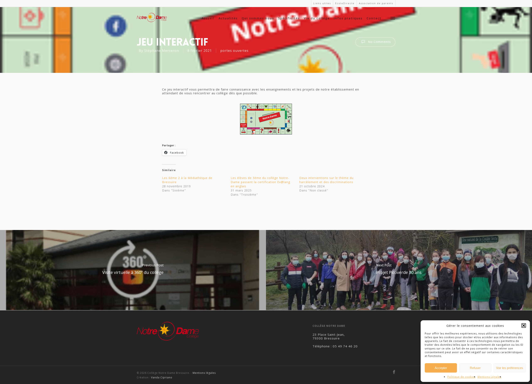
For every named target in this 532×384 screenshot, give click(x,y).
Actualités (228, 18)
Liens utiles (322, 3)
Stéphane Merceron (161, 50)
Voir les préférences (509, 368)
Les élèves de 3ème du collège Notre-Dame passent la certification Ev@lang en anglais (260, 182)
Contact (374, 18)
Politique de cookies (461, 377)
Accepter (441, 368)
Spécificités (289, 18)
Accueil (208, 18)
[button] (524, 325)
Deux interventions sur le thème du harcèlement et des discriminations (326, 180)
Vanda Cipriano (161, 377)
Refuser (475, 368)
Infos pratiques (348, 18)
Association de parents (376, 3)
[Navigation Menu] (392, 18)
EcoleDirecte (345, 3)
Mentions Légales (489, 377)
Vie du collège (317, 18)
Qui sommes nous (258, 18)
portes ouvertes (234, 50)
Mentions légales (204, 373)
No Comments (379, 42)
